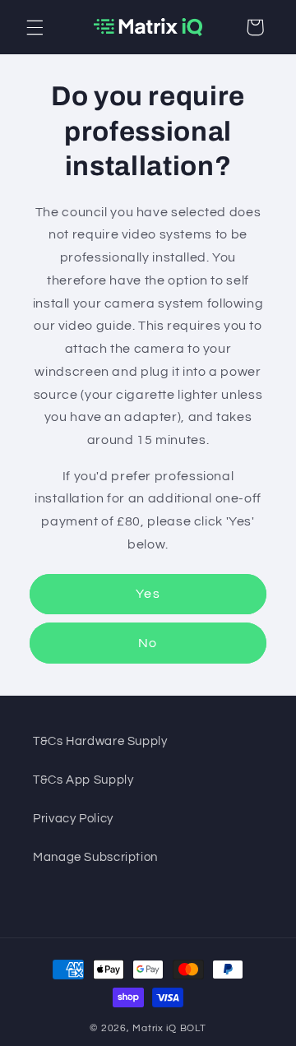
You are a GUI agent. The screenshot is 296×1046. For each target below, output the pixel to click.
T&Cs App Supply (83, 780)
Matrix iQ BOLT (169, 1028)
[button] (34, 27)
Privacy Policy (73, 818)
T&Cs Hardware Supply (100, 741)
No (147, 643)
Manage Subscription (95, 857)
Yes (148, 593)
